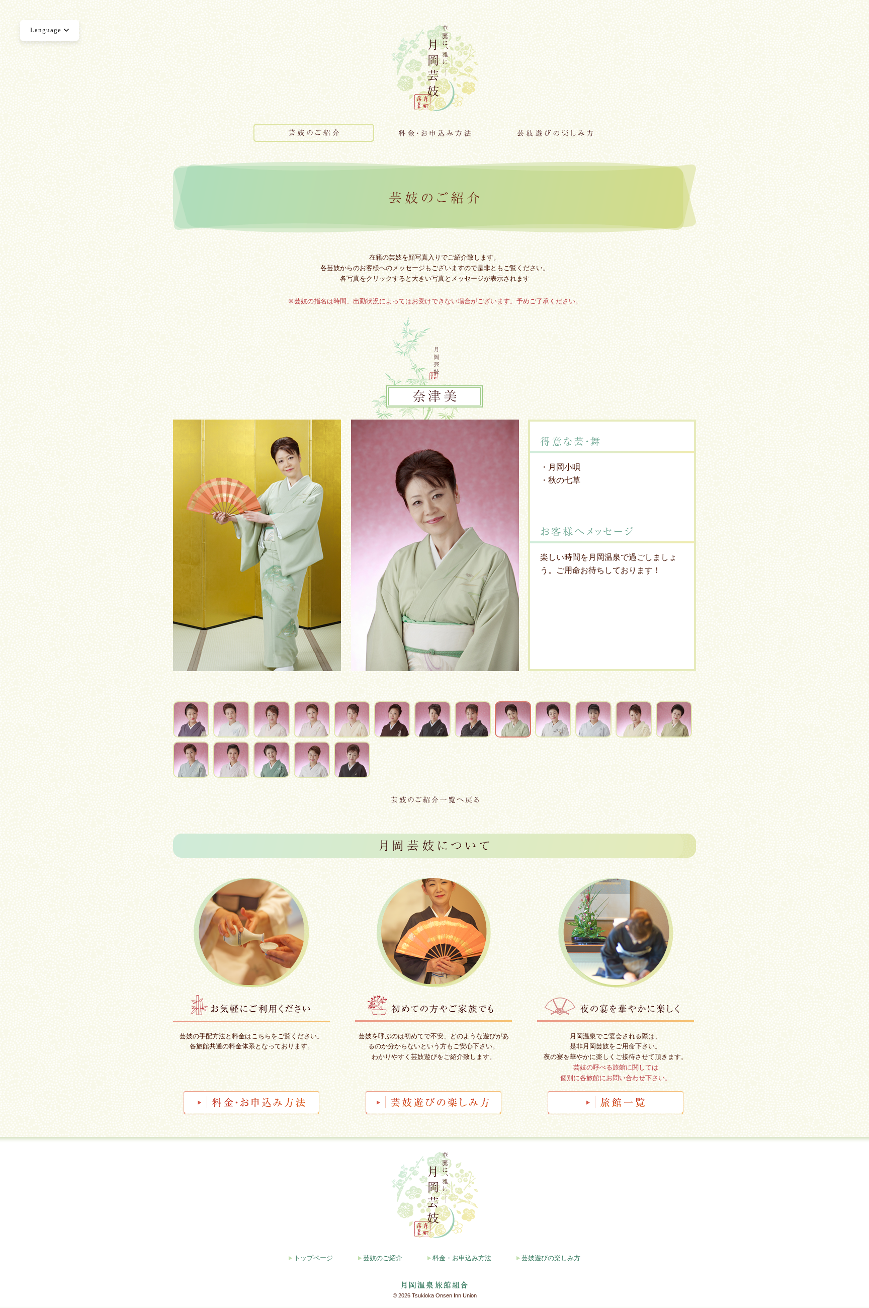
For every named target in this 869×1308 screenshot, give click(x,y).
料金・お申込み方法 (461, 1258)
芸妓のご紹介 (382, 1258)
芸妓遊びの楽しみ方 (551, 1258)
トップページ (313, 1258)
